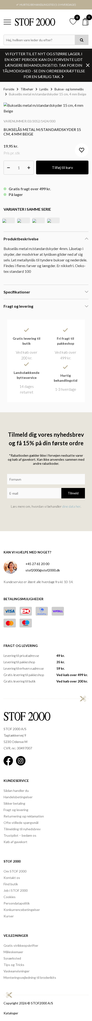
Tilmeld (73, 493)
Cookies (10, 897)
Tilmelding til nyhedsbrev (22, 829)
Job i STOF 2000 (16, 890)
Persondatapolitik (17, 903)
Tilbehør (27, 89)
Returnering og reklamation (24, 816)
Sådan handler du (16, 791)
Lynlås (43, 89)
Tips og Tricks (14, 965)
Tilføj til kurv (62, 167)
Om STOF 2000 (15, 871)
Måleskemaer (13, 952)
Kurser (9, 916)
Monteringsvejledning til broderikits (30, 977)
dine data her (71, 506)
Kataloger (11, 1013)
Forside (9, 89)
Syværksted (12, 958)
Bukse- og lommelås (69, 89)
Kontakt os (12, 878)
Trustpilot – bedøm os (20, 835)
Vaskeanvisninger (16, 971)
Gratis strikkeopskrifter (21, 945)
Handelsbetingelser (18, 797)
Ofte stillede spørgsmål (21, 823)
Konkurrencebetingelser (22, 910)
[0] (85, 21)
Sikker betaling (14, 803)
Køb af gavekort (15, 842)
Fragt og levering (16, 810)
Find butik (11, 884)
